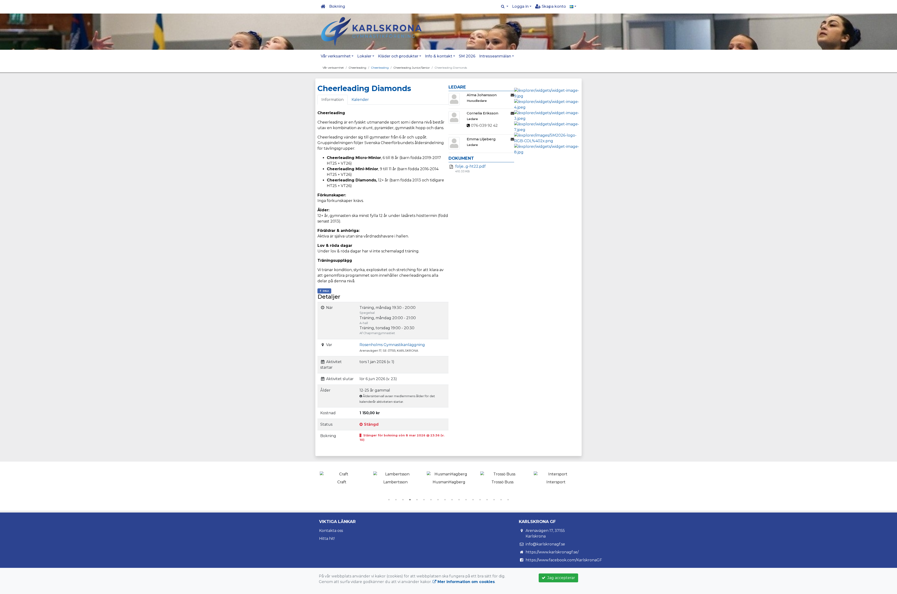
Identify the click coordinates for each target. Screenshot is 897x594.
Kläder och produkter (398, 56)
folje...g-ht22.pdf (470, 166)
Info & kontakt (438, 56)
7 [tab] (431, 499)
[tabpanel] (342, 477)
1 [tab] (389, 499)
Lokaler (364, 56)
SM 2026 (467, 56)
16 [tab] (494, 499)
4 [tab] (410, 499)
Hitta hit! (327, 538)
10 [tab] (452, 499)
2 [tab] (396, 499)
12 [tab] (466, 499)
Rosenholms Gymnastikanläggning (392, 345)
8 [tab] (438, 499)
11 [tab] (459, 499)
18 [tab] (508, 499)
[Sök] (504, 6)
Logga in (520, 6)
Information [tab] (332, 99)
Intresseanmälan (495, 56)
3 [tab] (403, 499)
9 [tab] (445, 499)
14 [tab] (480, 499)
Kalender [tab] (360, 99)
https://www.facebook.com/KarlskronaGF (564, 560)
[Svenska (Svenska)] (573, 6)
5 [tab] (417, 499)
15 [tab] (487, 499)
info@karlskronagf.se (545, 544)
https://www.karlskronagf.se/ (552, 552)
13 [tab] (473, 499)
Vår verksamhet (336, 56)
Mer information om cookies (465, 582)
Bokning (337, 6)
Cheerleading (380, 67)
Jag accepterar (560, 578)
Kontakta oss (331, 530)
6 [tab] (424, 499)
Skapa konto (553, 6)
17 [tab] (501, 499)
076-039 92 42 (484, 125)
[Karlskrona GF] (371, 31)
